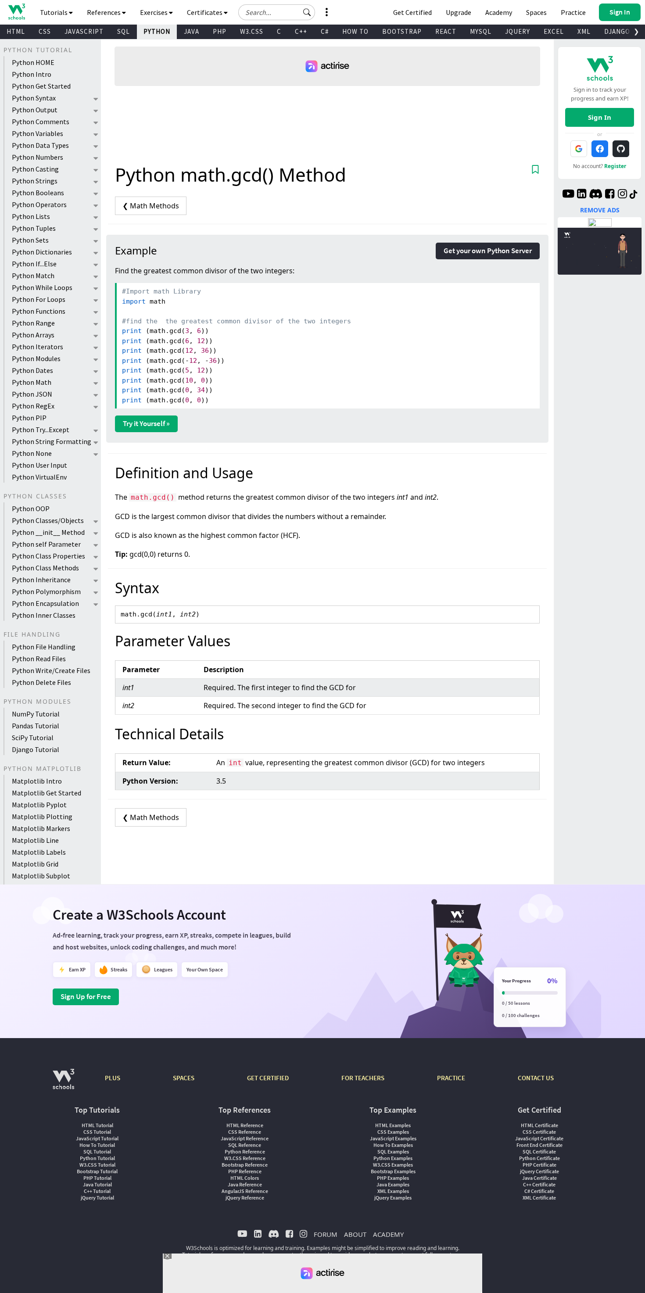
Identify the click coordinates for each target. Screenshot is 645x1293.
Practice (573, 12)
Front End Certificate (539, 1145)
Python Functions (38, 311)
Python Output (34, 109)
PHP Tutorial (97, 1178)
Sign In (599, 117)
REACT (445, 31)
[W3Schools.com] (63, 1083)
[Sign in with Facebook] (599, 148)
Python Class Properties (48, 556)
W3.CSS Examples (393, 1164)
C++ (301, 31)
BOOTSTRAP (402, 31)
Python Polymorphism (46, 591)
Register (615, 166)
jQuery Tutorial (97, 1197)
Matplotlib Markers (41, 828)
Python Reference (245, 1151)
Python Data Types (40, 145)
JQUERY (517, 31)
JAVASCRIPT (84, 31)
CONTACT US (536, 1078)
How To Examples (393, 1145)
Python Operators (39, 204)
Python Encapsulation (45, 603)
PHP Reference (245, 1171)
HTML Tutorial (97, 1125)
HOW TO (355, 31)
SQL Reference (244, 1145)
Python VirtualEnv (39, 477)
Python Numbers (37, 157)
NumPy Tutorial (36, 713)
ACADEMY (388, 1234)
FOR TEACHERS (362, 1078)
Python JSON (32, 394)
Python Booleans (38, 192)
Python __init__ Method (48, 532)
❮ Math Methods (150, 206)
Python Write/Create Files (51, 670)
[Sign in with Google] (578, 148)
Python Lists (31, 216)
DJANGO (617, 31)
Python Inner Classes (43, 615)
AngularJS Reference (245, 1191)
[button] (307, 12)
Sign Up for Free (86, 996)
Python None (32, 453)
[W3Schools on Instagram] (622, 195)
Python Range (33, 323)
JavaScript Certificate (539, 1138)
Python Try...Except (40, 429)
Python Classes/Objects (48, 520)
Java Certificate (539, 1178)
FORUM (325, 1234)
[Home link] (16, 11)
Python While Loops (42, 287)
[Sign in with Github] (621, 148)
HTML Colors (244, 1178)
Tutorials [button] (54, 12)
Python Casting (35, 169)
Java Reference (245, 1184)
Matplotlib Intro (37, 781)
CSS (45, 31)
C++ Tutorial (97, 1191)
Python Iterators (37, 346)
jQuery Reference (245, 1197)
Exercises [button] (154, 12)
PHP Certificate (539, 1164)
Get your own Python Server (488, 250)
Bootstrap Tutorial (97, 1171)
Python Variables (37, 133)
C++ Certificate (539, 1184)
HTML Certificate (539, 1125)
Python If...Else (34, 263)
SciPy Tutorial (33, 737)
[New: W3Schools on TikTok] (634, 195)
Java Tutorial (97, 1184)
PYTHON (156, 31)
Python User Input (39, 465)
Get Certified (412, 12)
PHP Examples (393, 1178)
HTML (16, 31)
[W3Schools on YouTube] (568, 195)
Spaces (536, 12)
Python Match (33, 275)
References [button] (104, 12)
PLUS (112, 1078)
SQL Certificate (539, 1151)
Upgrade (458, 12)
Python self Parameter (46, 544)
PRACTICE (451, 1078)
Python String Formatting (51, 441)
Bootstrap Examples (393, 1171)
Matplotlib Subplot (41, 875)
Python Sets (30, 240)
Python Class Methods (45, 567)
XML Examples (393, 1191)
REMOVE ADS (600, 210)
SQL (123, 31)
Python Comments (40, 121)
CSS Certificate (539, 1131)
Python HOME (33, 62)
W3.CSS (251, 31)
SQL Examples (393, 1151)
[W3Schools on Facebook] (609, 195)
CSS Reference (244, 1131)
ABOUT (355, 1234)
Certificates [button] (205, 12)
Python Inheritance (41, 579)
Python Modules (36, 358)
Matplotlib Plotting (42, 816)
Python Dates (32, 370)
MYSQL (480, 31)
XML (584, 31)
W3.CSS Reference (244, 1158)
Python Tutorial (97, 1158)
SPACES (183, 1078)
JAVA (191, 31)
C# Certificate (539, 1191)
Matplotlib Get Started (46, 792)
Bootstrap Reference (245, 1164)
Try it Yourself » (146, 423)
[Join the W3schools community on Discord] (595, 195)
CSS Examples (393, 1131)
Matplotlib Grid (35, 864)
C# (325, 31)
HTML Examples (393, 1125)
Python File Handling (43, 646)
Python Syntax (34, 97)
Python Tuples (34, 228)
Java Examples (392, 1184)
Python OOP (31, 508)
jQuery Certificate (539, 1171)
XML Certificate (539, 1197)
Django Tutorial (35, 749)
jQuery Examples (393, 1197)
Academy (498, 12)
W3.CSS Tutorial (97, 1164)
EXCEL (554, 31)
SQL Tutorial (97, 1151)
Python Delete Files (41, 682)
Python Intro (31, 74)
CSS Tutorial (97, 1131)
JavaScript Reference (245, 1138)
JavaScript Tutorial (97, 1138)
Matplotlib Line (35, 840)
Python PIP (29, 417)
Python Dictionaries (42, 251)
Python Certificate (539, 1158)
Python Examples (392, 1158)
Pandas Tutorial (35, 725)
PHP (219, 31)
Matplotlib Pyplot (39, 804)
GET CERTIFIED (268, 1078)
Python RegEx (33, 405)
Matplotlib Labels (39, 852)
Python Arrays (33, 334)
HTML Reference (244, 1125)
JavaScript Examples (393, 1138)
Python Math (31, 382)
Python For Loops (38, 299)
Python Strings (34, 180)
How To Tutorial (97, 1145)
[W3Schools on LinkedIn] (581, 195)
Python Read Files (39, 658)
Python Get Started (41, 86)
